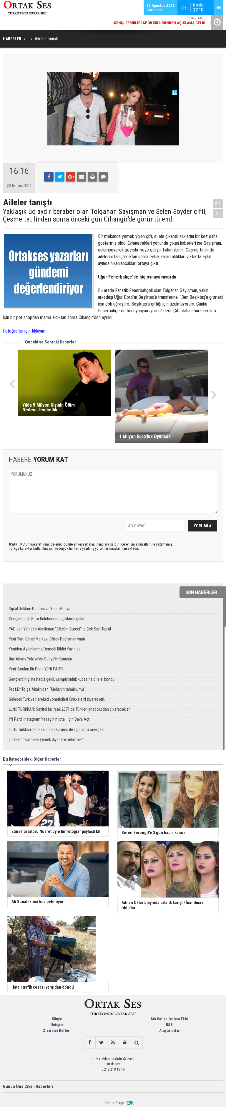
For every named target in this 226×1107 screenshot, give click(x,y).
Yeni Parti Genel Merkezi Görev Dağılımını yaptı (47, 639)
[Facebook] (49, 177)
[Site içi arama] (136, 1042)
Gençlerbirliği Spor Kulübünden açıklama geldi (46, 618)
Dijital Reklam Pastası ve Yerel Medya (39, 608)
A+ (218, 203)
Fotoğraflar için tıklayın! (24, 331)
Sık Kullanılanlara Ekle (169, 1019)
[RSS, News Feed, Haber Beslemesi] (113, 1042)
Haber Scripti (115, 1103)
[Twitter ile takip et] (101, 1042)
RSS (169, 1024)
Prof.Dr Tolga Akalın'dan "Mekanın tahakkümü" (47, 689)
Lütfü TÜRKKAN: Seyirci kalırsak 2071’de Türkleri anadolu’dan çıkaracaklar (69, 709)
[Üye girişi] (125, 1042)
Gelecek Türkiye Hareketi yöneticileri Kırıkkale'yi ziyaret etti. (57, 699)
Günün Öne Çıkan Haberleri (28, 1086)
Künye (57, 1019)
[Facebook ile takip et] (89, 1042)
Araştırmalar (169, 1030)
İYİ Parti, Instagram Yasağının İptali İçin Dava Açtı (49, 719)
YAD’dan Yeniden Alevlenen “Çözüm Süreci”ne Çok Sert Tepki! (60, 629)
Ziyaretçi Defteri (57, 1030)
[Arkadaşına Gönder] (81, 177)
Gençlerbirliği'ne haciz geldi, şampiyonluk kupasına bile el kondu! (62, 679)
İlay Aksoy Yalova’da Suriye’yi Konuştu (40, 659)
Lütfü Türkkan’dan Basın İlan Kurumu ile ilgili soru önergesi (56, 729)
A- (218, 213)
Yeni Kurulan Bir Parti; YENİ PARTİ (36, 669)
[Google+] (70, 177)
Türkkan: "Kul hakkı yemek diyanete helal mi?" (46, 739)
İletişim (57, 1024)
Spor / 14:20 (159, 20)
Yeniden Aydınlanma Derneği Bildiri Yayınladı (45, 649)
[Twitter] (59, 177)
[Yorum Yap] (103, 177)
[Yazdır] (92, 177)
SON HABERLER (201, 592)
